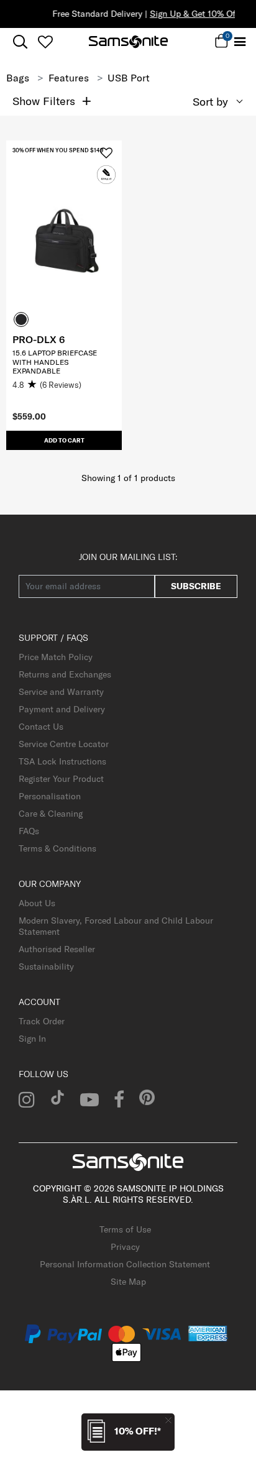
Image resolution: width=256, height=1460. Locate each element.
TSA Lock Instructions (62, 761)
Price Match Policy (56, 657)
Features (68, 77)
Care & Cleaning (51, 813)
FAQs (29, 831)
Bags (17, 77)
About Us (37, 903)
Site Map (128, 1281)
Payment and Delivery (62, 709)
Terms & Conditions (57, 848)
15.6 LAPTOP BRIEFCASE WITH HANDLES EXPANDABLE (54, 361)
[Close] (168, 1419)
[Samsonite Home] (128, 41)
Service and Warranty (61, 691)
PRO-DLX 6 (38, 339)
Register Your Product (61, 778)
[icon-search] (20, 42)
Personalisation (50, 796)
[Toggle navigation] (239, 42)
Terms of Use (125, 1229)
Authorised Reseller (57, 949)
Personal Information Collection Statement (125, 1264)
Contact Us (41, 726)
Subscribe (196, 586)
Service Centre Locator (64, 744)
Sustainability (46, 966)
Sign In (32, 1038)
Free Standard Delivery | (129, 13)
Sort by (210, 101)
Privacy (125, 1246)
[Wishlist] (45, 41)
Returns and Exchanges (65, 674)
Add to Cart (64, 440)
